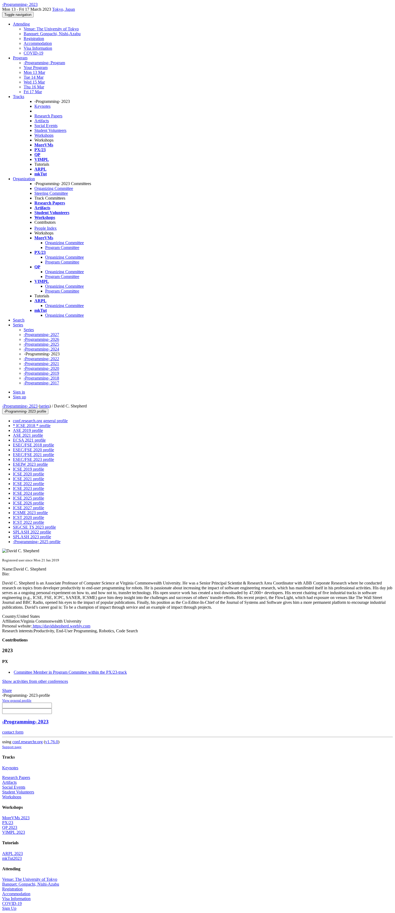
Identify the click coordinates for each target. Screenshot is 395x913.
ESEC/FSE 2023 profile (33, 459)
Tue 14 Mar (34, 77)
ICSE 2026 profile (28, 503)
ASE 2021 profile (28, 435)
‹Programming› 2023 (20, 406)
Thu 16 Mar (34, 87)
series (44, 406)
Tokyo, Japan (63, 9)
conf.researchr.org (27, 741)
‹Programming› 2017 (41, 383)
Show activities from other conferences (35, 681)
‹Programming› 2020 (41, 368)
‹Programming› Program (44, 62)
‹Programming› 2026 (41, 339)
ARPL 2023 (12, 853)
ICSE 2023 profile (28, 488)
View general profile (16, 700)
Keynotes (42, 106)
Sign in (19, 392)
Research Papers (48, 116)
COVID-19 (33, 53)
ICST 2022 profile (28, 522)
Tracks (18, 96)
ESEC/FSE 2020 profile (33, 450)
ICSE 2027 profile (28, 508)
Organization (24, 178)
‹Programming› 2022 (41, 358)
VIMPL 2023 (13, 832)
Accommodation (38, 43)
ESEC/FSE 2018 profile (33, 445)
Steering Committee (51, 193)
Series (29, 329)
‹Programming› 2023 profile (25, 411)
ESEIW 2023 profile (30, 464)
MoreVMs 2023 (16, 817)
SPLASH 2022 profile (32, 532)
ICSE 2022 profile (28, 483)
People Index (45, 228)
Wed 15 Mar (34, 82)
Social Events (46, 125)
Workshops (43, 135)
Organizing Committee (53, 188)
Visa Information (38, 48)
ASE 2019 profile (28, 430)
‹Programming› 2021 (41, 363)
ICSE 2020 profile (28, 474)
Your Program (36, 67)
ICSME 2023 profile (30, 512)
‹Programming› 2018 (41, 378)
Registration (34, 38)
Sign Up (9, 908)
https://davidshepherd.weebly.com (61, 626)
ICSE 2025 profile (28, 498)
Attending (21, 24)
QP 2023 (9, 827)
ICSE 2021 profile (28, 479)
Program (20, 58)
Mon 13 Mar (34, 72)
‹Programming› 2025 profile (36, 541)
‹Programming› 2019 (41, 373)
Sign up (19, 397)
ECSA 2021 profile (29, 440)
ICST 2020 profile (28, 517)
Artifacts (41, 120)
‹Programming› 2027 (41, 334)
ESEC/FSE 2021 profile (33, 454)
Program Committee (62, 247)
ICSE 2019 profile (28, 469)
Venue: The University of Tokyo (51, 29)
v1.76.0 (51, 741)
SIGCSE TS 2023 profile (34, 527)
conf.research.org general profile (40, 420)
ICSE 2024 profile (28, 493)
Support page (11, 747)
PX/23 (7, 822)
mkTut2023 (12, 858)
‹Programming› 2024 (41, 349)
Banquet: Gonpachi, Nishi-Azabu (52, 33)
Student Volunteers (50, 130)
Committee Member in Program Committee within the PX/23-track (70, 672)
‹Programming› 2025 (41, 344)
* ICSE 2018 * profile (32, 425)
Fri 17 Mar (33, 91)
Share (7, 690)
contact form (12, 732)
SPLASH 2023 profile (32, 537)
